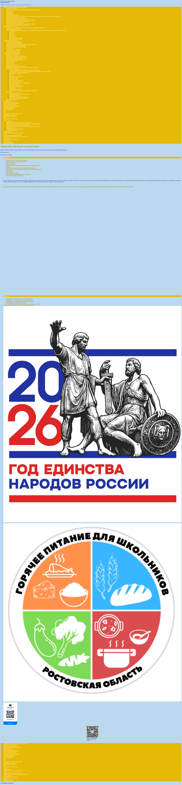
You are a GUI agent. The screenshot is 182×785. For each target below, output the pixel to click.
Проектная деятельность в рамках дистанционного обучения (22, 67)
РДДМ (5, 134)
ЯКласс (8, 166)
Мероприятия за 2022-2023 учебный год (16, 57)
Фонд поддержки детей (12, 173)
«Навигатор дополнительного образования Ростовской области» (23, 165)
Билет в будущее (10, 164)
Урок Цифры (9, 171)
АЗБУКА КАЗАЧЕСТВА (15, 93)
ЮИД (10, 75)
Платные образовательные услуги (15, 17)
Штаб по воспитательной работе (12, 53)
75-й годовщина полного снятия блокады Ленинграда (23, 90)
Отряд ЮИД (12, 88)
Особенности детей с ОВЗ (13, 50)
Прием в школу (7, 138)
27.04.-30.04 (12, 35)
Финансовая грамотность (10, 102)
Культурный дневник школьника (14, 58)
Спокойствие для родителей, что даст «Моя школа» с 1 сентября (23, 304)
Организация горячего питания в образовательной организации (23, 123)
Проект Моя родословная (16, 76)
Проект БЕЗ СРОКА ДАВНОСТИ (14, 175)
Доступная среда (10, 127)
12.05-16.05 (12, 33)
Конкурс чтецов (10, 62)
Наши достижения (8, 141)
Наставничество (7, 109)
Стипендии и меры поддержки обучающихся (18, 21)
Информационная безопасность (14, 129)
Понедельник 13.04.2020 (15, 39)
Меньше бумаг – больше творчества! (16, 302)
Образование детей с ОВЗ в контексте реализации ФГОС (21, 44)
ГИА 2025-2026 (7, 100)
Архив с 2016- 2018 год (12, 68)
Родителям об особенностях (13, 49)
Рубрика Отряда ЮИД (9, 107)
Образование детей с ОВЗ (10, 40)
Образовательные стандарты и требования (17, 25)
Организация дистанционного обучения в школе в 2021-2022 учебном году (26, 27)
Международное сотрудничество (15, 22)
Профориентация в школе (10, 139)
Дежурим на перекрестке (15, 86)
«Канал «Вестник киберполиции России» (17, 160)
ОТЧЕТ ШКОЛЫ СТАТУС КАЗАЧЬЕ (18, 98)
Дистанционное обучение (10, 26)
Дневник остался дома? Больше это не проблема (19, 299)
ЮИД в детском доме (14, 81)
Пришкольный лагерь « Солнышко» (12, 113)
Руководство (9, 13)
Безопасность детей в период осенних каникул (18, 174)
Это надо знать (10, 48)
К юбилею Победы (14, 77)
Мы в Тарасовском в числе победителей (19, 82)
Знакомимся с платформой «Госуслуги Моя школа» (19, 300)
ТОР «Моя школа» (8, 143)
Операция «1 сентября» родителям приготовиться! (19, 301)
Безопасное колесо (14, 84)
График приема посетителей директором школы (19, 122)
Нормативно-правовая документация (16, 56)
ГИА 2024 (8, 121)
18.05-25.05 (12, 31)
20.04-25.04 (12, 36)
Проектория (9, 170)
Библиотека (6, 140)
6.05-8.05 (11, 34)
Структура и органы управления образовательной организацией (23, 9)
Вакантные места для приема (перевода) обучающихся (21, 20)
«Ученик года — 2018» (15, 73)
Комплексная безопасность (10, 118)
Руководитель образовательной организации (18, 125)
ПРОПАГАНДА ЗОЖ (11, 61)
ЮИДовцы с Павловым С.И (16, 85)
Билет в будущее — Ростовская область (16, 161)
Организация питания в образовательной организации (20, 24)
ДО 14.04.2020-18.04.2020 (16, 38)
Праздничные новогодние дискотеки (18, 72)
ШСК (4, 111)
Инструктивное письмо (12, 99)
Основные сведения (11, 8)
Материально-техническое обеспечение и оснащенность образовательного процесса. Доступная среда (33, 16)
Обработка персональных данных (12, 135)
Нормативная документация (13, 29)
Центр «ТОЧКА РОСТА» (9, 104)
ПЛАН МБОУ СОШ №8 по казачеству (19, 97)
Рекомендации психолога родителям (16, 47)
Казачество (9, 91)
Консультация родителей (12, 52)
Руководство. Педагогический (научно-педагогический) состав (22, 126)
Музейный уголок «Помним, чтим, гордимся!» (15, 136)
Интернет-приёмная (11, 130)
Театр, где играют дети (9, 108)
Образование (9, 12)
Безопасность (10, 63)
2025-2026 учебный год (12, 54)
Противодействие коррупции (11, 106)
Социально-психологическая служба (13, 132)
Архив (5, 120)
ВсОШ (5, 117)
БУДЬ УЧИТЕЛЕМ (11, 162)
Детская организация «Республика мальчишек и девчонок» (24, 70)
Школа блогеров (13, 79)
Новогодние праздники (15, 89)
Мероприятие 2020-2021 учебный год (16, 66)
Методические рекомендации (14, 41)
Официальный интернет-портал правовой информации (21, 168)
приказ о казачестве (14, 95)
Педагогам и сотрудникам (10, 114)
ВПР (4, 112)
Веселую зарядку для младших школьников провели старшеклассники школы (29, 71)
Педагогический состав (12, 15)
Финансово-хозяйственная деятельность (17, 18)
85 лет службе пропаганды (16, 80)
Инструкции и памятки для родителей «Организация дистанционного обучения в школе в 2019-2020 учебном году (36, 30)
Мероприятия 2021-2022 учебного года (16, 59)
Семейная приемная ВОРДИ (13, 43)
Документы (9, 11)
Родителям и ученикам (9, 116)
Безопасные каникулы (12, 65)
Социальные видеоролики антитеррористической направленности (24, 169)
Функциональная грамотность (11, 103)
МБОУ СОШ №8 (5, 2)
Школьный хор (7, 131)
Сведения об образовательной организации (15, 7)
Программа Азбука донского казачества (19, 94)
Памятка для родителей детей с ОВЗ (16, 45)
